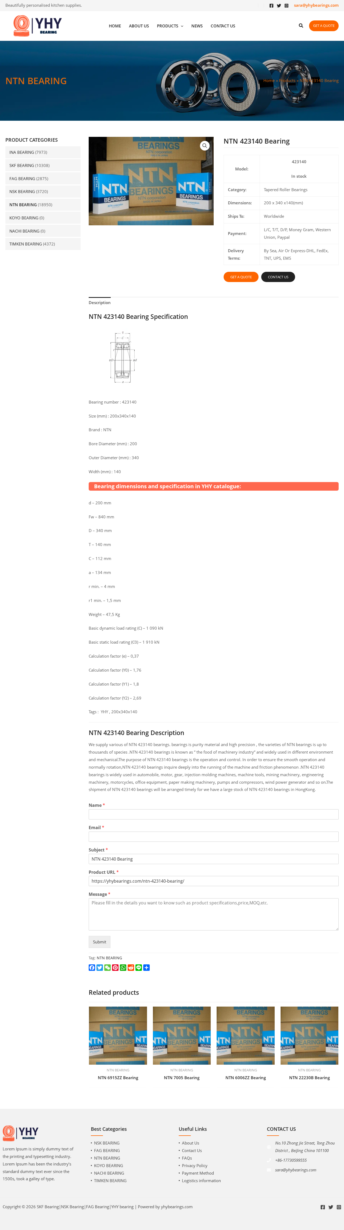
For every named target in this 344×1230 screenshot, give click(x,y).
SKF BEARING (21, 165)
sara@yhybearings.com (295, 1169)
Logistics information (201, 1180)
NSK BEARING (22, 191)
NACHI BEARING (24, 231)
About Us (190, 1143)
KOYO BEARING (23, 217)
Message (99, 894)
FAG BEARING (22, 178)
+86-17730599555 (291, 1160)
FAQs (187, 1158)
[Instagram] (286, 5)
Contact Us (192, 1150)
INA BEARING (21, 152)
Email (96, 827)
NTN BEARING (23, 204)
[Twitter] (279, 5)
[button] (205, 146)
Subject (98, 850)
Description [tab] (100, 302)
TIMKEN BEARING (25, 244)
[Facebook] (271, 5)
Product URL (104, 872)
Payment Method (198, 1173)
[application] (180, 26)
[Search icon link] (301, 26)
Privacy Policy (194, 1165)
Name (97, 805)
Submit (99, 941)
